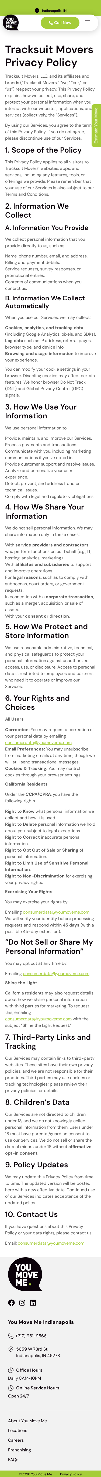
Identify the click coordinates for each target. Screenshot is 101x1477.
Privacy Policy (71, 1474)
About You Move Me (27, 1421)
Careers (16, 1440)
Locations (17, 1430)
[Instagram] (22, 1302)
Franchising (19, 1450)
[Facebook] (11, 1302)
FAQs (13, 1459)
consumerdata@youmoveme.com (38, 742)
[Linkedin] (33, 1302)
